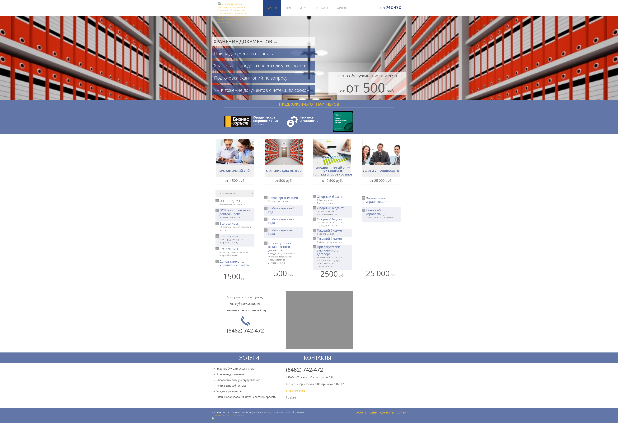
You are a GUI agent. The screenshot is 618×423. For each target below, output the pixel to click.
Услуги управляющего (381, 171)
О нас (288, 8)
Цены (374, 412)
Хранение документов (283, 171)
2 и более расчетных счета (330, 240)
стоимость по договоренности (381, 214)
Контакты (322, 8)
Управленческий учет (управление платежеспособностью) (332, 171)
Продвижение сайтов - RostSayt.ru (228, 416)
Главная (272, 8)
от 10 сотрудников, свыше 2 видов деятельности (330, 222)
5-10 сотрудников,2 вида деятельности (330, 211)
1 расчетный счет (329, 232)
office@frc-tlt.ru (295, 391)
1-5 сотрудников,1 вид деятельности (330, 199)
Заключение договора (283, 199)
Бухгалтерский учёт (235, 171)
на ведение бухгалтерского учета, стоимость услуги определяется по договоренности (281, 253)
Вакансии (341, 8)
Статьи (401, 412)
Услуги (304, 8)
